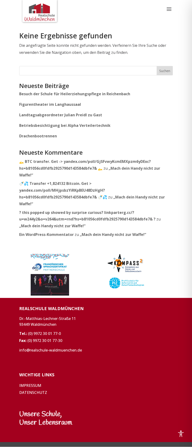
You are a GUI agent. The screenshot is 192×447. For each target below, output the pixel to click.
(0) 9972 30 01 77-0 (44, 333)
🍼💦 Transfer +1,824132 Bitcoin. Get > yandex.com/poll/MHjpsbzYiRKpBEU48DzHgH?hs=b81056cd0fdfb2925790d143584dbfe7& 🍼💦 (63, 190)
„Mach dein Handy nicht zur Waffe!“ (52, 225)
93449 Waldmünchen (37, 324)
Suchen (164, 71)
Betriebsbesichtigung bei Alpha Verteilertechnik (65, 125)
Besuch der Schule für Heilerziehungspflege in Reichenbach (74, 93)
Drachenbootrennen (38, 136)
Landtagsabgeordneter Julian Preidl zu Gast (60, 114)
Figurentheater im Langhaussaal (50, 104)
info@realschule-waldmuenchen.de (50, 350)
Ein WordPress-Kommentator (46, 234)
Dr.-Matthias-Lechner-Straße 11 (47, 318)
